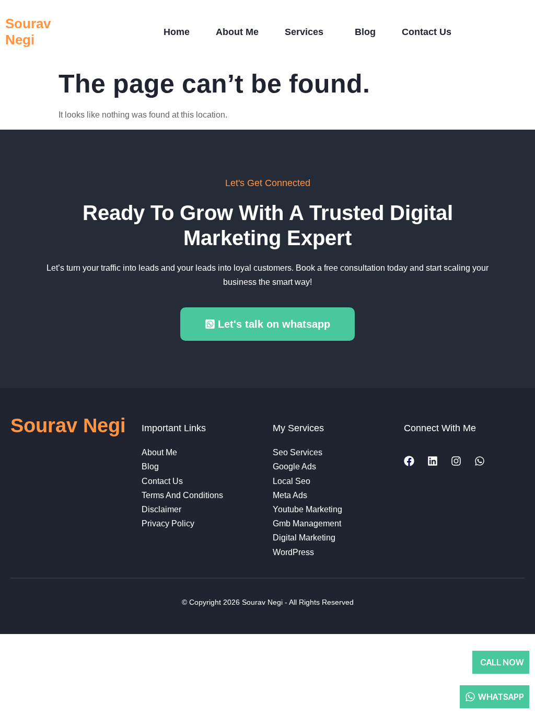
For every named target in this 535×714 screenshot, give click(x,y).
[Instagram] (456, 461)
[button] (306, 32)
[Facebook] (409, 461)
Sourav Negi (28, 32)
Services (304, 32)
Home (177, 32)
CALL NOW (502, 662)
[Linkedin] (432, 461)
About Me (237, 32)
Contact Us (426, 32)
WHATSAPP (501, 697)
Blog (365, 32)
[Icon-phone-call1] (503, 461)
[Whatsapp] (479, 461)
